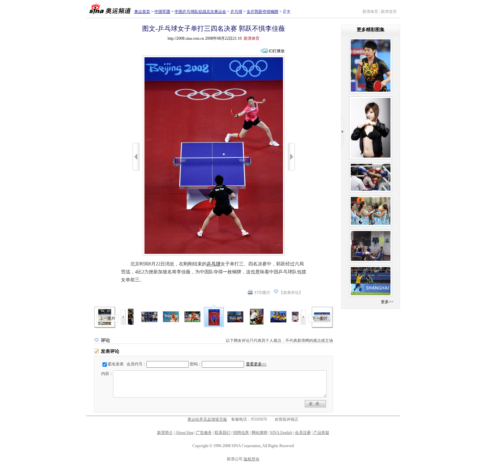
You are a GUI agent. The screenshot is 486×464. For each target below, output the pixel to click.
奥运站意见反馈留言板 (207, 419)
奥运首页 (142, 11)
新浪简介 (165, 432)
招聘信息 (241, 432)
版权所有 (252, 459)
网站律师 (259, 432)
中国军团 (162, 11)
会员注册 (303, 432)
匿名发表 (116, 364)
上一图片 (107, 318)
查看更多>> (256, 364)
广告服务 (204, 432)
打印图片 (262, 292)
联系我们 (222, 432)
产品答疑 (321, 432)
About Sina (184, 432)
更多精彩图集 (371, 29)
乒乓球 (236, 11)
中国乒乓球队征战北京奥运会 (200, 11)
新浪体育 (370, 11)
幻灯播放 (277, 51)
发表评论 (291, 292)
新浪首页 (389, 11)
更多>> (387, 302)
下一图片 (320, 318)
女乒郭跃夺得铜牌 (262, 11)
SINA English (281, 432)
